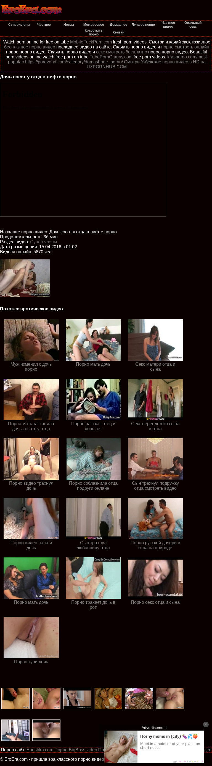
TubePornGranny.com (111, 57)
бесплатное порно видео (29, 47)
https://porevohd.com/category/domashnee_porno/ (74, 62)
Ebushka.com (39, 749)
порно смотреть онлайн (185, 47)
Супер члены (43, 241)
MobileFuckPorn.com (91, 42)
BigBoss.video (83, 749)
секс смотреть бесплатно (121, 52)
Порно (61, 749)
